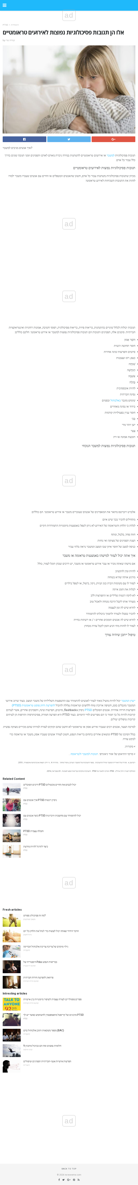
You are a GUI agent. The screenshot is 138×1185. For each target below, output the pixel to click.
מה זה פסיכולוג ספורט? (34, 915)
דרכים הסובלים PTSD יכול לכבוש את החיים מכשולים (49, 784)
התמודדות (15, 25)
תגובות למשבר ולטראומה (84, 754)
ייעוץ (132, 700)
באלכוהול (116, 400)
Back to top (69, 1169)
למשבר (110, 155)
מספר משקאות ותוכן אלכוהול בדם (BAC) (43, 1030)
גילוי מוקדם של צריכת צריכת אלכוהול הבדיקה (45, 946)
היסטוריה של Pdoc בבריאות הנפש (40, 962)
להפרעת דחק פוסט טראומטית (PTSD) (33, 705)
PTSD (5, 25)
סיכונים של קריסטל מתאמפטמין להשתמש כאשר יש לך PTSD (53, 1014)
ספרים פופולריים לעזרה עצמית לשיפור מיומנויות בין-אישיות (52, 999)
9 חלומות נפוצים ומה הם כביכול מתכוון (42, 1045)
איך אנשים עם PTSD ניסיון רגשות (40, 800)
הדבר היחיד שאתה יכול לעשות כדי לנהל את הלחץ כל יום (51, 931)
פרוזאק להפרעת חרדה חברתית (38, 977)
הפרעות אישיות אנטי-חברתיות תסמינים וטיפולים (47, 1061)
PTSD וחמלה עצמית (33, 831)
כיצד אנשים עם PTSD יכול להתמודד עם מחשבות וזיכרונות (52, 815)
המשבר (125, 700)
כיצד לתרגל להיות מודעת (35, 846)
